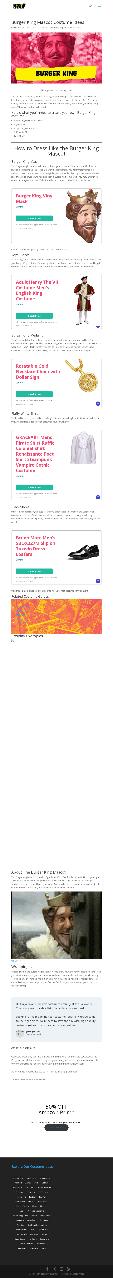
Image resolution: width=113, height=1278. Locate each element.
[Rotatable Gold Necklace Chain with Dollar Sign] (83, 394)
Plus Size (20, 1225)
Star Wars (32, 1239)
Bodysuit (29, 1187)
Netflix (34, 1215)
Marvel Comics (22, 1206)
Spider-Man (43, 1229)
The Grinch (20, 622)
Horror (31, 1201)
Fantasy (32, 1197)
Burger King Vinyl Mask (35, 198)
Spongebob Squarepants (27, 1234)
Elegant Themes (50, 1273)
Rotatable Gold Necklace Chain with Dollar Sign (38, 371)
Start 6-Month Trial (56, 1127)
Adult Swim (31, 1178)
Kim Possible (43, 1201)
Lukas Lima (19, 27)
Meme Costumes (50, 27)
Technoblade (21, 607)
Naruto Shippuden (20, 1215)
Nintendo (20, 1220)
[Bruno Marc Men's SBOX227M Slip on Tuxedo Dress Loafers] (83, 565)
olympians (43, 1220)
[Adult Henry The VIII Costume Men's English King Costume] (83, 325)
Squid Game (20, 1239)
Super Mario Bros (26, 1243)
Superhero (44, 1239)
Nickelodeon (45, 1215)
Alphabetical (45, 1178)
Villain (44, 1248)
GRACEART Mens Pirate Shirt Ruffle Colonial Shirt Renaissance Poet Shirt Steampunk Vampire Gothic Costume (35, 454)
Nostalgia (31, 1220)
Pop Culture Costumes (70, 27)
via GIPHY (16, 960)
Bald (36, 1183)
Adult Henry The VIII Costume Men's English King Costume (38, 290)
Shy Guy (19, 618)
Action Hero (18, 1178)
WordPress (78, 1273)
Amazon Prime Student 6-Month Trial (29, 1079)
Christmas (20, 1192)
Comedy (31, 1192)
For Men (42, 1197)
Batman (45, 1183)
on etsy (65, 249)
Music (22, 1211)
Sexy (33, 1229)
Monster (43, 1206)
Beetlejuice (20, 614)
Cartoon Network (43, 1187)
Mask (34, 1206)
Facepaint (22, 1197)
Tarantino (41, 1243)
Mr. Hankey (20, 611)
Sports (44, 1234)
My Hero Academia (36, 1211)
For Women (20, 1201)
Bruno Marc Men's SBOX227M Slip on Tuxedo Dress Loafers (35, 546)
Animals (18, 1183)
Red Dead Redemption (37, 1225)
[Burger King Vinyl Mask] (83, 242)
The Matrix (34, 1248)
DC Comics (43, 1192)
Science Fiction (21, 1229)
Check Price (34, 218)
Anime (28, 1183)
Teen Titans (21, 1248)
